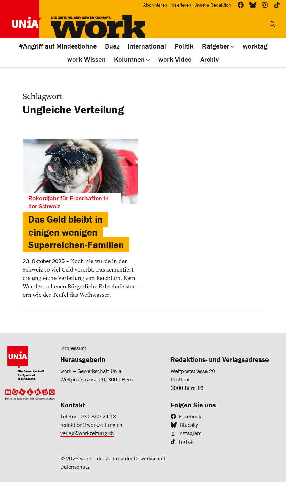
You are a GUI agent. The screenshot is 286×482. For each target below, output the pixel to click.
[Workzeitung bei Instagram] (265, 5)
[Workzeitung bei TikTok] (277, 5)
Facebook (190, 416)
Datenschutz (75, 466)
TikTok (186, 441)
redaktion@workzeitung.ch (91, 424)
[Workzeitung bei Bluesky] (253, 5)
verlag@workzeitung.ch (87, 433)
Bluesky (189, 424)
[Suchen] (272, 24)
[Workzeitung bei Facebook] (241, 5)
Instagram (190, 433)
